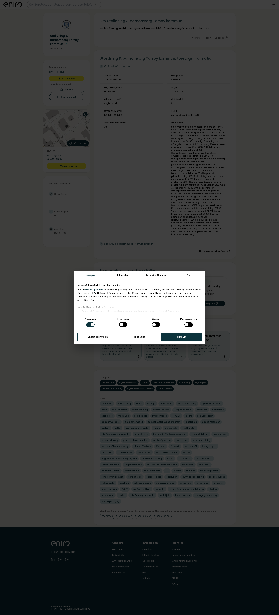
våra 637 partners (93, 289)
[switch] (123, 324)
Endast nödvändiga (98, 337)
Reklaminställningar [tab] (156, 275)
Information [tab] (123, 275)
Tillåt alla (181, 337)
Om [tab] (188, 275)
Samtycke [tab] (90, 275)
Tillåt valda (139, 337)
